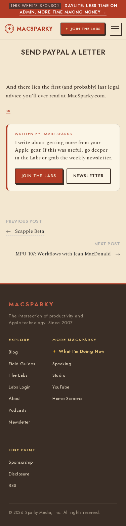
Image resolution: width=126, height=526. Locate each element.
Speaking (61, 364)
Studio (58, 375)
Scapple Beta (25, 231)
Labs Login (20, 387)
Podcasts (17, 410)
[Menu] (115, 28)
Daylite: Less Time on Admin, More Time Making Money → (68, 9)
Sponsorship (21, 462)
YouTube (61, 387)
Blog (13, 352)
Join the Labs (39, 176)
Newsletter (88, 176)
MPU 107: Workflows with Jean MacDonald (67, 254)
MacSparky (35, 29)
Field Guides (22, 364)
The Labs (18, 375)
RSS (12, 485)
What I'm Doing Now (81, 351)
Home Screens (67, 398)
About (15, 398)
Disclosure (19, 474)
